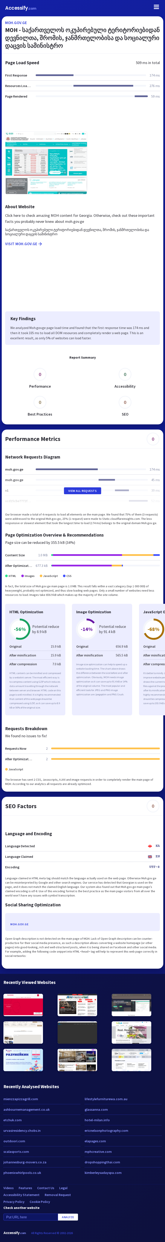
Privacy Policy (13, 1201)
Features (25, 1188)
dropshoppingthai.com (102, 1162)
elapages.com (95, 1141)
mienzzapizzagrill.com (20, 1099)
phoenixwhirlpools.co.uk (22, 1172)
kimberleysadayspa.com (103, 1172)
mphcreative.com (98, 1151)
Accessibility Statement (21, 1195)
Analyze (68, 1217)
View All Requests (82, 491)
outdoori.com (14, 1141)
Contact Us (45, 1188)
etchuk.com (12, 1120)
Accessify (20, 8)
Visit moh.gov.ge (21, 243)
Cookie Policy (40, 1201)
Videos (8, 1188)
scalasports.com (16, 1151)
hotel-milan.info (97, 1120)
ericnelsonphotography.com (106, 1130)
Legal (63, 1188)
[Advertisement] (82, 117)
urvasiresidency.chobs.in (22, 1130)
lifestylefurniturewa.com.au (106, 1099)
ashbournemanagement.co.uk (26, 1109)
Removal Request (58, 1195)
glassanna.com (96, 1109)
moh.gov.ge (16, 22)
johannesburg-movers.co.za (24, 1162)
